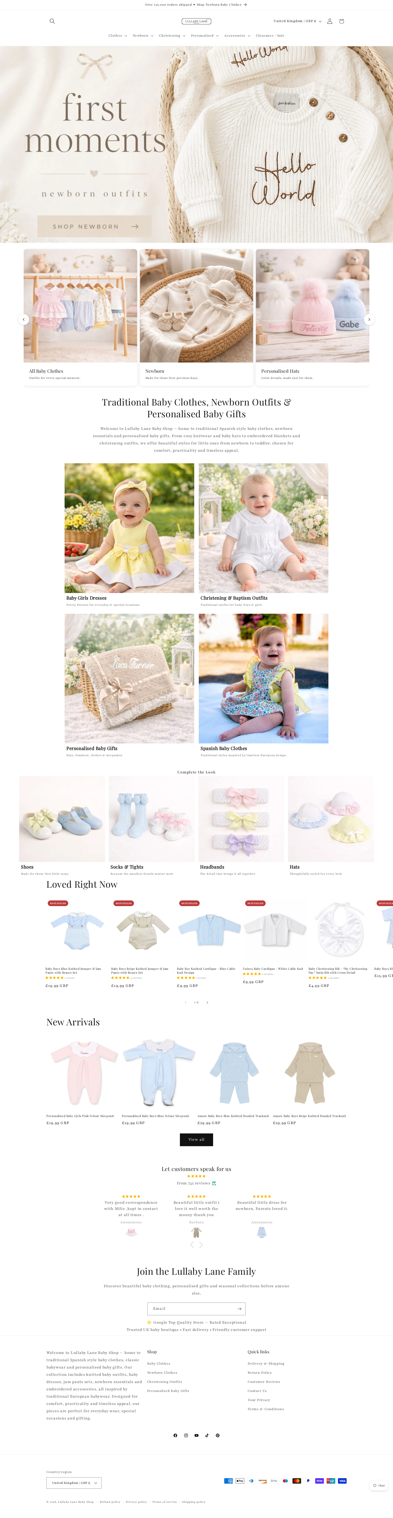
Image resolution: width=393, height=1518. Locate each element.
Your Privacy (259, 1400)
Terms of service (164, 1501)
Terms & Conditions (266, 1409)
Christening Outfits (164, 1382)
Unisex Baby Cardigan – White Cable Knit (273, 969)
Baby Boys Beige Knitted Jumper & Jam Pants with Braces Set (140, 970)
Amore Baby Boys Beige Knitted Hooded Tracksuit (309, 1116)
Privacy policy (136, 1501)
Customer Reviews (264, 1382)
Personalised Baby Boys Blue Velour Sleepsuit (155, 1116)
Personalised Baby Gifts (168, 1391)
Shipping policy (194, 1501)
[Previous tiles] (23, 319)
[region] (196, 827)
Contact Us (257, 1391)
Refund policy (110, 1501)
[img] (196, 1176)
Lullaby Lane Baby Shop (76, 1501)
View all (197, 1139)
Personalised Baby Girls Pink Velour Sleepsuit (80, 1116)
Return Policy (260, 1373)
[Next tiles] (369, 319)
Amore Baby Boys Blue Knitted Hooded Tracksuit (233, 1116)
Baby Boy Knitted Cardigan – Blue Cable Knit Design (206, 970)
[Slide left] (186, 1003)
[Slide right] (207, 1003)
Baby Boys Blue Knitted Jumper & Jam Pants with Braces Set (73, 970)
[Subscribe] (239, 1309)
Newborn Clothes (162, 1373)
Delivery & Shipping (266, 1363)
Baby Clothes (158, 1363)
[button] (52, 21)
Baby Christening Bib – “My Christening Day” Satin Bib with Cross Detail (338, 970)
